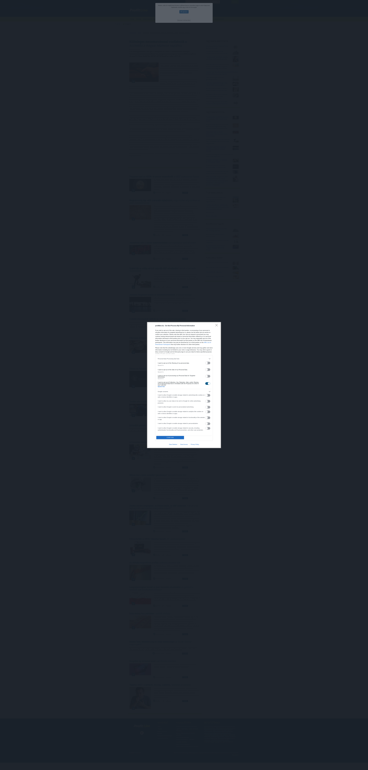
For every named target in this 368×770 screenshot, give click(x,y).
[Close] (217, 326)
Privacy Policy (195, 444)
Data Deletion (173, 444)
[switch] (207, 363)
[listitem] (184, 359)
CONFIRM (170, 437)
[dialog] (184, 385)
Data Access (184, 444)
